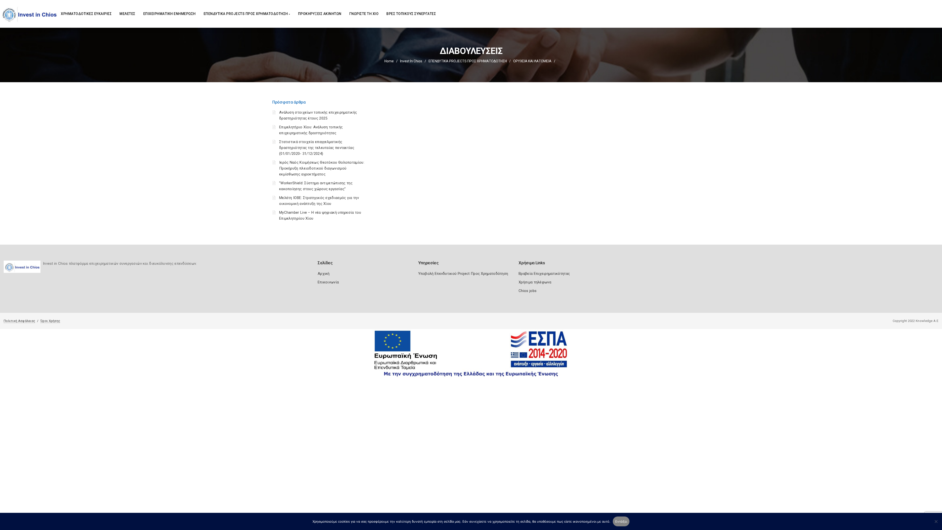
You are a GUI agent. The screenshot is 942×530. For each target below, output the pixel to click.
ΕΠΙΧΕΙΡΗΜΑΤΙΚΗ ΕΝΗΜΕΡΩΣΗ (169, 14)
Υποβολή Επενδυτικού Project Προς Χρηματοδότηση (463, 273)
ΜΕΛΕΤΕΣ (127, 14)
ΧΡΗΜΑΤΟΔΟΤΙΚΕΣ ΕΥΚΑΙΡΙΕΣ (86, 14)
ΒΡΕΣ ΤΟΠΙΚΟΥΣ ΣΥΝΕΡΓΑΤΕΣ (411, 14)
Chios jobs (527, 291)
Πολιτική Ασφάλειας (19, 321)
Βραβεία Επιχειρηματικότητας (544, 273)
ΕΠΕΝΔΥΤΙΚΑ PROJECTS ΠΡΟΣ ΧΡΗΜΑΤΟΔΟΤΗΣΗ (246, 14)
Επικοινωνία (328, 282)
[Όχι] (935, 524)
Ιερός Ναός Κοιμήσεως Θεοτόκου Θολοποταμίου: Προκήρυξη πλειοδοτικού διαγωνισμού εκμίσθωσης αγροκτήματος (321, 168)
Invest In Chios (411, 61)
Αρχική (324, 273)
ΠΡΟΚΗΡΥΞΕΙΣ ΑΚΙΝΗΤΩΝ (319, 14)
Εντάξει (621, 521)
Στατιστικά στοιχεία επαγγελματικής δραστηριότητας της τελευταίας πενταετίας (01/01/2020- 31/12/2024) (316, 148)
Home (389, 61)
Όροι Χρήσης (50, 321)
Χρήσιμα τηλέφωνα (535, 282)
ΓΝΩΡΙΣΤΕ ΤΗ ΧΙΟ (364, 14)
